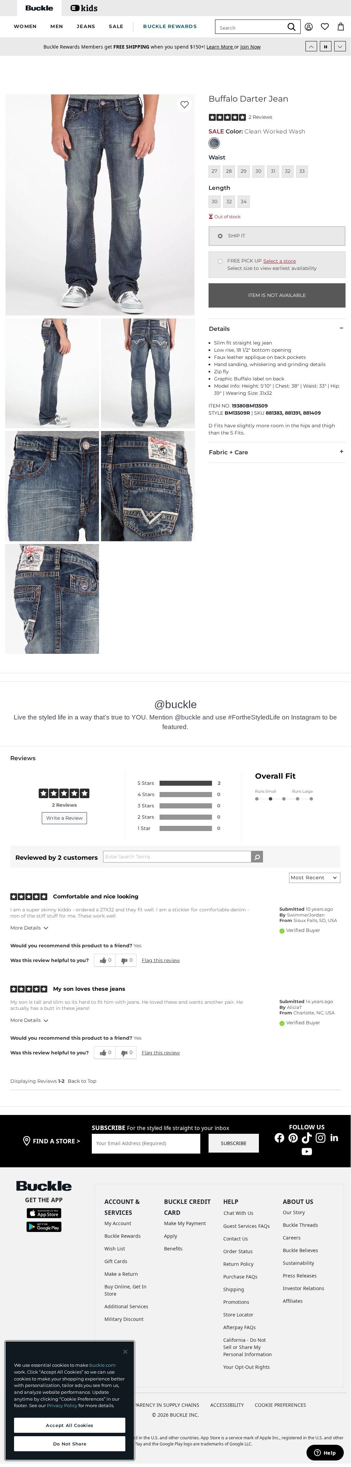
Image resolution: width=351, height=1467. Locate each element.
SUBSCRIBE (234, 1143)
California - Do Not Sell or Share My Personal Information (247, 1347)
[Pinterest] (293, 1137)
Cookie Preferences (280, 1405)
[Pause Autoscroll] (325, 46)
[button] (25, 27)
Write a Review (64, 818)
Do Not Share (70, 1443)
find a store (56, 1141)
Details (219, 328)
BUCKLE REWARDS (170, 26)
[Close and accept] (125, 1351)
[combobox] (249, 27)
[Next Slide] (340, 46)
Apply (170, 1236)
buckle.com (102, 1365)
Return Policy (238, 1264)
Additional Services (126, 1306)
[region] (69, 1400)
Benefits (173, 1248)
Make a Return (121, 1274)
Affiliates (293, 1301)
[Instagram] (320, 1137)
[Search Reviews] (257, 856)
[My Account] (309, 27)
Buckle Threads (300, 1225)
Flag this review (161, 960)
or (223, 46)
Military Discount (123, 1319)
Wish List (114, 1248)
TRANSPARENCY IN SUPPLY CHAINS (159, 1405)
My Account (117, 1223)
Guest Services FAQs (246, 1226)
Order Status (238, 1251)
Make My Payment (185, 1223)
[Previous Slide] (311, 46)
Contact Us (235, 1238)
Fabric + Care (228, 452)
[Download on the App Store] (44, 1212)
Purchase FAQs (240, 1276)
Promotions (236, 1302)
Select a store (279, 261)
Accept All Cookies (69, 1425)
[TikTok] (307, 1137)
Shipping (233, 1289)
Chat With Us (238, 1213)
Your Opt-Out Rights (246, 1367)
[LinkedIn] (334, 1137)
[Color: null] (214, 143)
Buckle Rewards (122, 1236)
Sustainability (298, 1263)
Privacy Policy (62, 1405)
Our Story (294, 1212)
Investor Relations (303, 1288)
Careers (292, 1237)
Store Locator (238, 1314)
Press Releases (300, 1275)
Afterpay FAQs (239, 1327)
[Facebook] (279, 1137)
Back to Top (82, 1081)
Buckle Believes (300, 1250)
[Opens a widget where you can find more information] (325, 1453)
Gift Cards (115, 1261)
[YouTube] (307, 1151)
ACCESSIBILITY (227, 1405)
